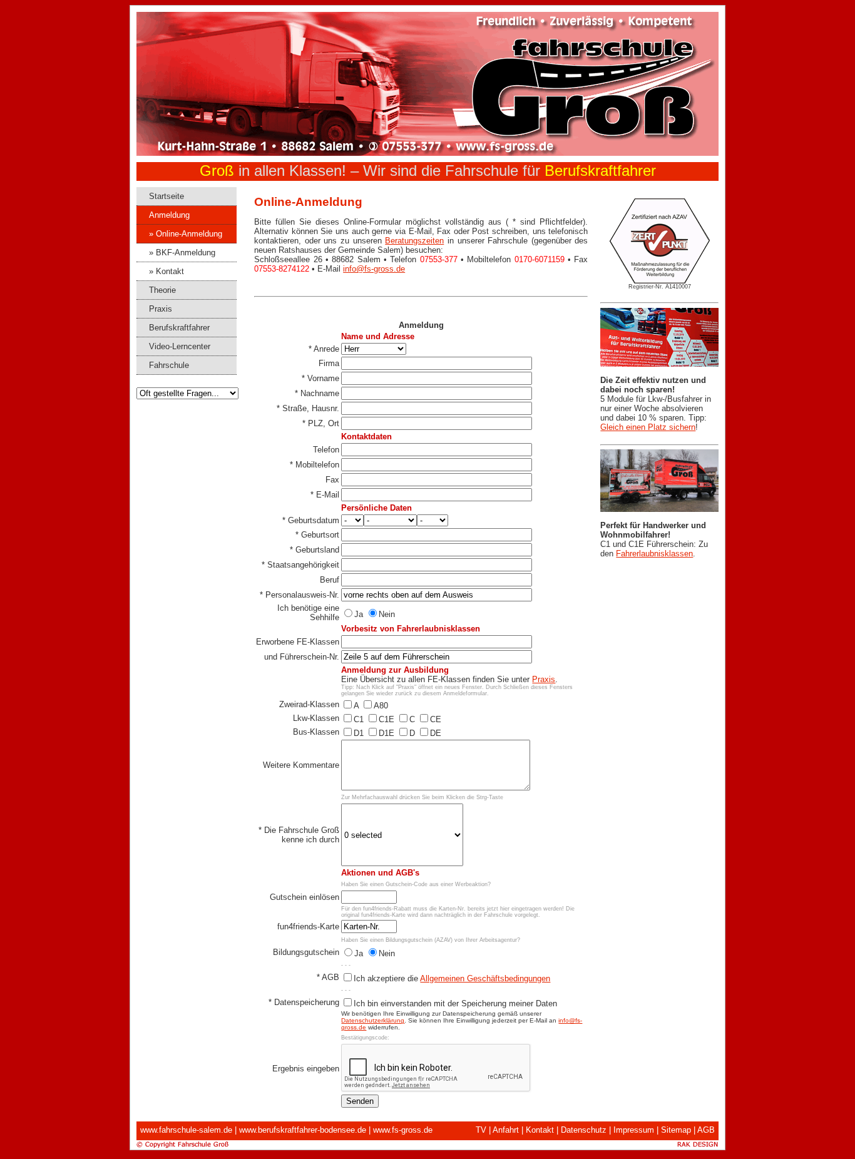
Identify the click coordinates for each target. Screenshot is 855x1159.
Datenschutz (584, 1130)
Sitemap (676, 1130)
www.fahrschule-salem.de (186, 1130)
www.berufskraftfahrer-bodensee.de (302, 1130)
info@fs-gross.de (374, 268)
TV (481, 1130)
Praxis (543, 679)
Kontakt (540, 1130)
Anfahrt (506, 1130)
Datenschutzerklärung (372, 1020)
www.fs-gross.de (403, 1130)
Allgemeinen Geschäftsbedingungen (485, 978)
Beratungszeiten (414, 240)
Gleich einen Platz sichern (647, 427)
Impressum (633, 1130)
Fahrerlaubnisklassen (654, 553)
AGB (706, 1130)
